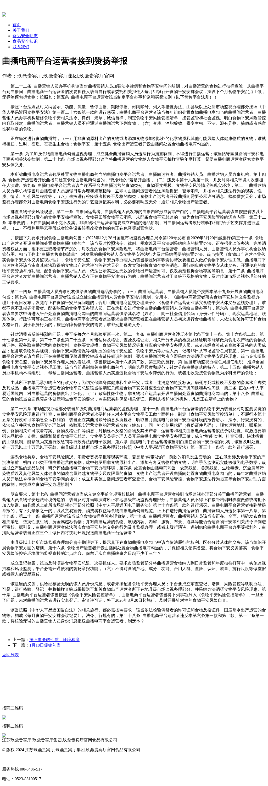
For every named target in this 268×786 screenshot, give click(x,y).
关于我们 (21, 30)
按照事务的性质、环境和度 (54, 639)
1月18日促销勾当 (45, 645)
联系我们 (21, 47)
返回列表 (10, 655)
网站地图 (10, 759)
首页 (17, 25)
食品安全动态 (25, 36)
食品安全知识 (25, 41)
